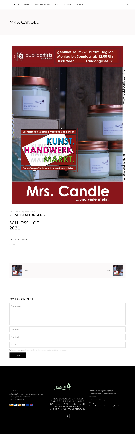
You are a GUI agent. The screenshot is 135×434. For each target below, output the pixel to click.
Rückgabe (92, 403)
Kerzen (18, 211)
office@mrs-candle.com (22, 396)
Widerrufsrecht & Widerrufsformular (102, 394)
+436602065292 (20, 399)
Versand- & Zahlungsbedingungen (101, 390)
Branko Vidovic (30, 211)
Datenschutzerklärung (97, 400)
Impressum (93, 397)
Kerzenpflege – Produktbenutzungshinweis (104, 406)
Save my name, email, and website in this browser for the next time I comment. (39, 350)
